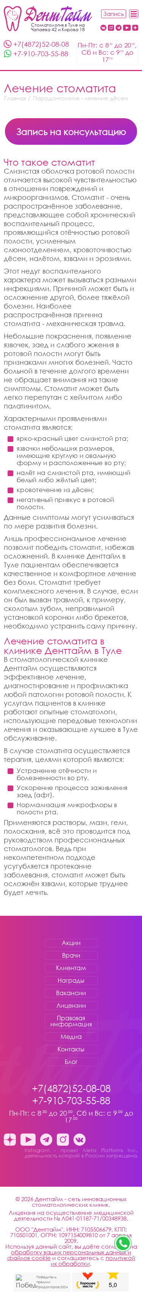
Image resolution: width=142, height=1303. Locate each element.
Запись (113, 13)
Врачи (71, 955)
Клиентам (71, 968)
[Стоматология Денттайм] (48, 18)
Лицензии (71, 1005)
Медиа (71, 1036)
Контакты (71, 1049)
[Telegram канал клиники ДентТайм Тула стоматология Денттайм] (118, 28)
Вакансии (71, 993)
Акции (71, 943)
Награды (71, 980)
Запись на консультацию (71, 131)
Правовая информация (71, 1021)
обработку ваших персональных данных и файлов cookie (69, 1255)
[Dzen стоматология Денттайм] (135, 28)
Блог (71, 1062)
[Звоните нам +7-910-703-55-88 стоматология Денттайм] (123, 1243)
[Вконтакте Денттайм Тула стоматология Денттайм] (103, 28)
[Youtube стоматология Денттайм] (127, 28)
